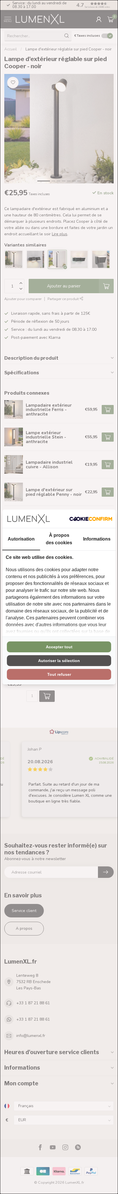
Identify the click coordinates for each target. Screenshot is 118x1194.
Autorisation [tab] (21, 539)
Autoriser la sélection (59, 660)
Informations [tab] (97, 539)
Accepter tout (59, 647)
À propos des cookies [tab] (59, 539)
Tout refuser (59, 674)
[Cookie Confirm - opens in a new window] (90, 519)
